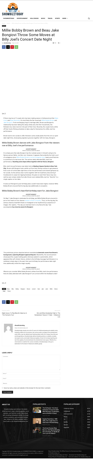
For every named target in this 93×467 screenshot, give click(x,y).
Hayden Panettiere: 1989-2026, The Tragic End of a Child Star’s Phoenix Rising (50, 420)
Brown (28, 289)
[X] (8, 47)
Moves (55, 289)
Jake (43, 289)
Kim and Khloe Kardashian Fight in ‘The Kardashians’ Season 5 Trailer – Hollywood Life (47, 315)
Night (4, 291)
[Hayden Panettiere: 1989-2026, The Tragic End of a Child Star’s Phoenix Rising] (37, 421)
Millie (51, 289)
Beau (8, 289)
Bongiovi (23, 289)
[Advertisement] (44, 462)
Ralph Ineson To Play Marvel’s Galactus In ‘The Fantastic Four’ (14, 314)
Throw (9, 291)
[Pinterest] (12, 47)
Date (39, 289)
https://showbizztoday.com (21, 328)
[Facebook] (4, 47)
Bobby (17, 289)
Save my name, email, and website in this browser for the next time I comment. (27, 388)
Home (3, 23)
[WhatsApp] (16, 47)
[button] (89, 18)
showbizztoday (7, 43)
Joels (47, 289)
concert (34, 289)
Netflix (8, 23)
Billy (13, 289)
